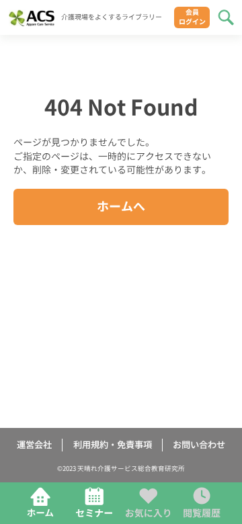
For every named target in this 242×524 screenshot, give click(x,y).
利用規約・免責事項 (112, 445)
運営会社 (34, 445)
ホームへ (121, 206)
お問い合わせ (199, 445)
